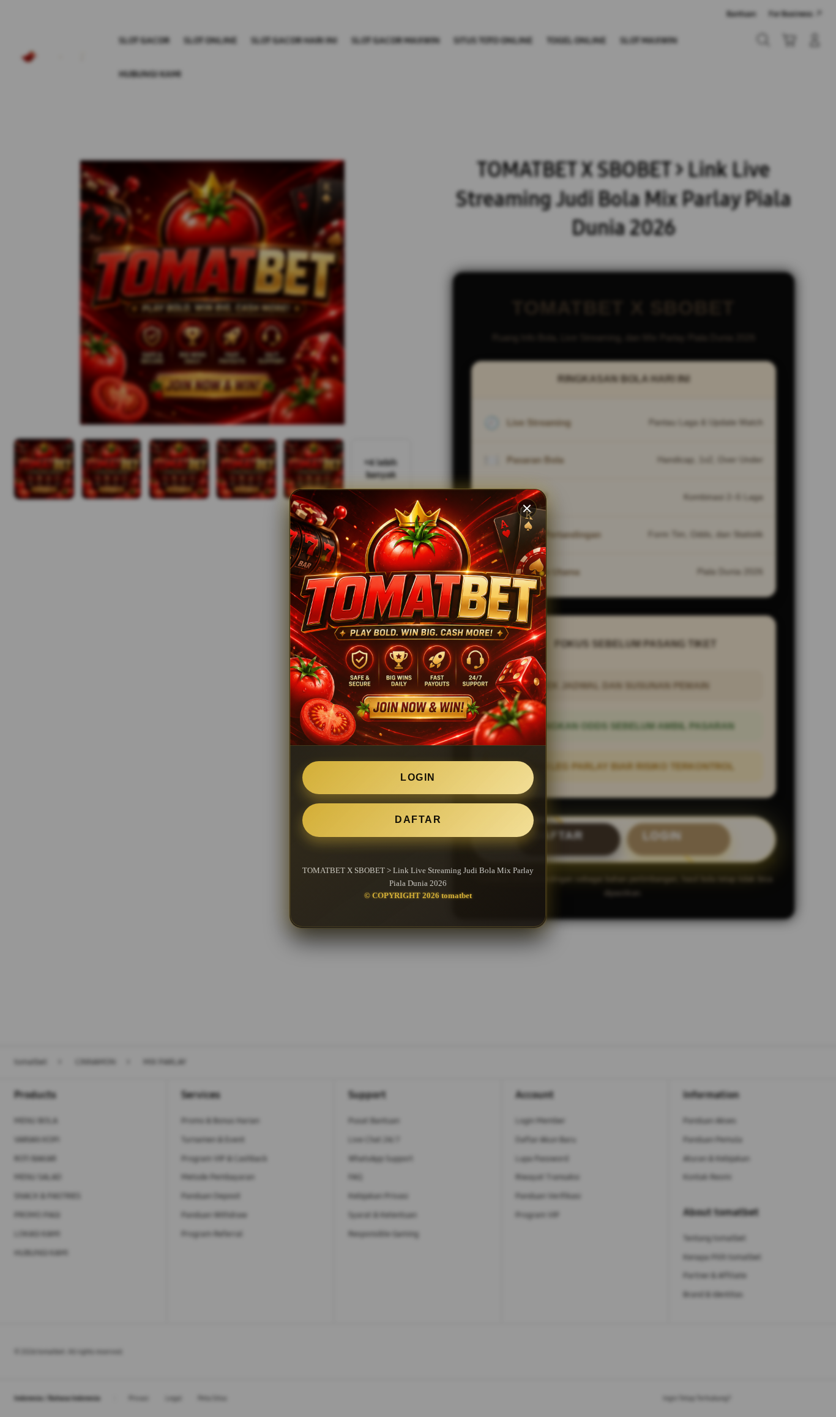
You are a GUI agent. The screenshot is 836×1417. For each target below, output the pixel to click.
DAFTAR (418, 820)
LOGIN (418, 777)
